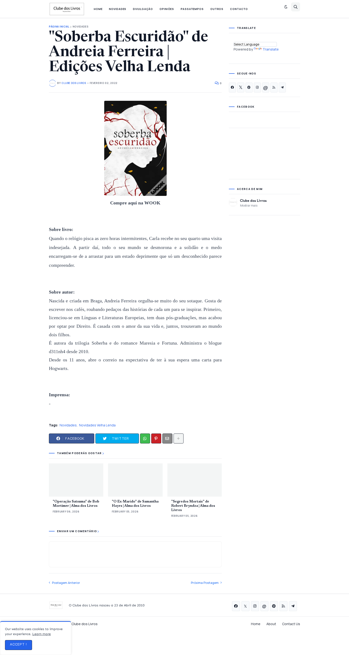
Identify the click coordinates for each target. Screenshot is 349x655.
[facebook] (232, 87)
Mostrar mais (248, 205)
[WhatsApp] (145, 438)
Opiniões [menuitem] (167, 9)
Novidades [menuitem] (117, 9)
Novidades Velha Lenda (97, 425)
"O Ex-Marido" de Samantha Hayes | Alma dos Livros (135, 504)
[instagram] (257, 87)
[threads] (265, 87)
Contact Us (291, 624)
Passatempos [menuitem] (192, 9)
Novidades (81, 26)
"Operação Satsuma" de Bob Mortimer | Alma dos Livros (76, 504)
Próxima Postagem (205, 583)
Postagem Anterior (66, 583)
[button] (286, 6)
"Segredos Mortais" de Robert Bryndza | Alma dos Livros (193, 506)
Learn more (41, 634)
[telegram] (282, 87)
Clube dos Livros (253, 200)
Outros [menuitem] (216, 9)
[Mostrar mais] (179, 438)
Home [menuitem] (98, 9)
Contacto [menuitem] (239, 9)
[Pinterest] (156, 438)
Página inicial (59, 26)
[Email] (167, 438)
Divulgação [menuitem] (143, 9)
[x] (240, 87)
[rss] (274, 87)
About (271, 624)
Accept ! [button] (18, 644)
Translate (271, 49)
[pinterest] (249, 87)
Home (255, 624)
